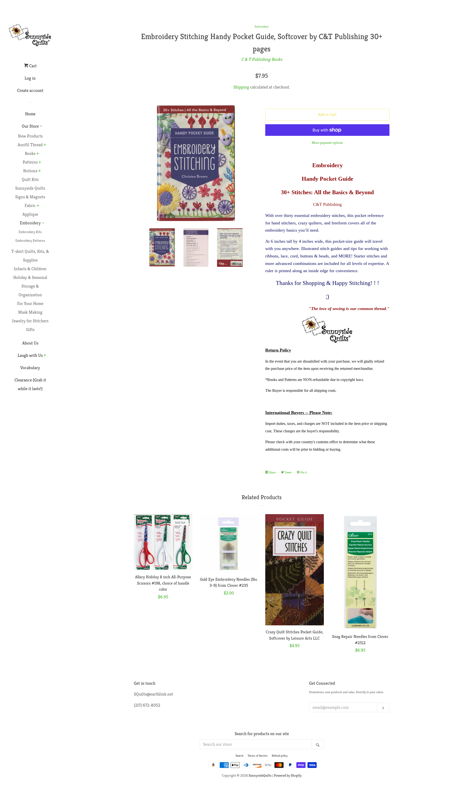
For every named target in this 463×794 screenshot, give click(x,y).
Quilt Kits (30, 179)
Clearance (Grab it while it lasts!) (30, 384)
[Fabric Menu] (38, 206)
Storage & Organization (30, 290)
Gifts (30, 329)
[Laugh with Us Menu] (45, 355)
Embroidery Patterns (30, 240)
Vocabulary (30, 367)
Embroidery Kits (30, 232)
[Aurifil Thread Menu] (45, 145)
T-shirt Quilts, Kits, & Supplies (30, 256)
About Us (30, 343)
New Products (30, 136)
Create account (30, 90)
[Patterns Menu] (40, 162)
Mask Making (30, 312)
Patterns (30, 162)
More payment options (327, 142)
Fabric (30, 205)
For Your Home (30, 303)
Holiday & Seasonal (30, 277)
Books (30, 153)
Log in (30, 78)
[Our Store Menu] (41, 126)
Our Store (30, 126)
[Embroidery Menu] (43, 223)
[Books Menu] (37, 154)
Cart (32, 66)
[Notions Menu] (39, 171)
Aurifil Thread (30, 144)
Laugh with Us (30, 355)
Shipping (241, 87)
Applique (30, 214)
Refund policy (280, 755)
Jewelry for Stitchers (30, 321)
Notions (30, 170)
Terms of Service (257, 755)
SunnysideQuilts (260, 775)
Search (239, 755)
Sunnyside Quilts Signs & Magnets (30, 192)
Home (30, 114)
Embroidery (30, 223)
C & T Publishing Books (261, 59)
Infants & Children (30, 268)
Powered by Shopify (288, 775)
